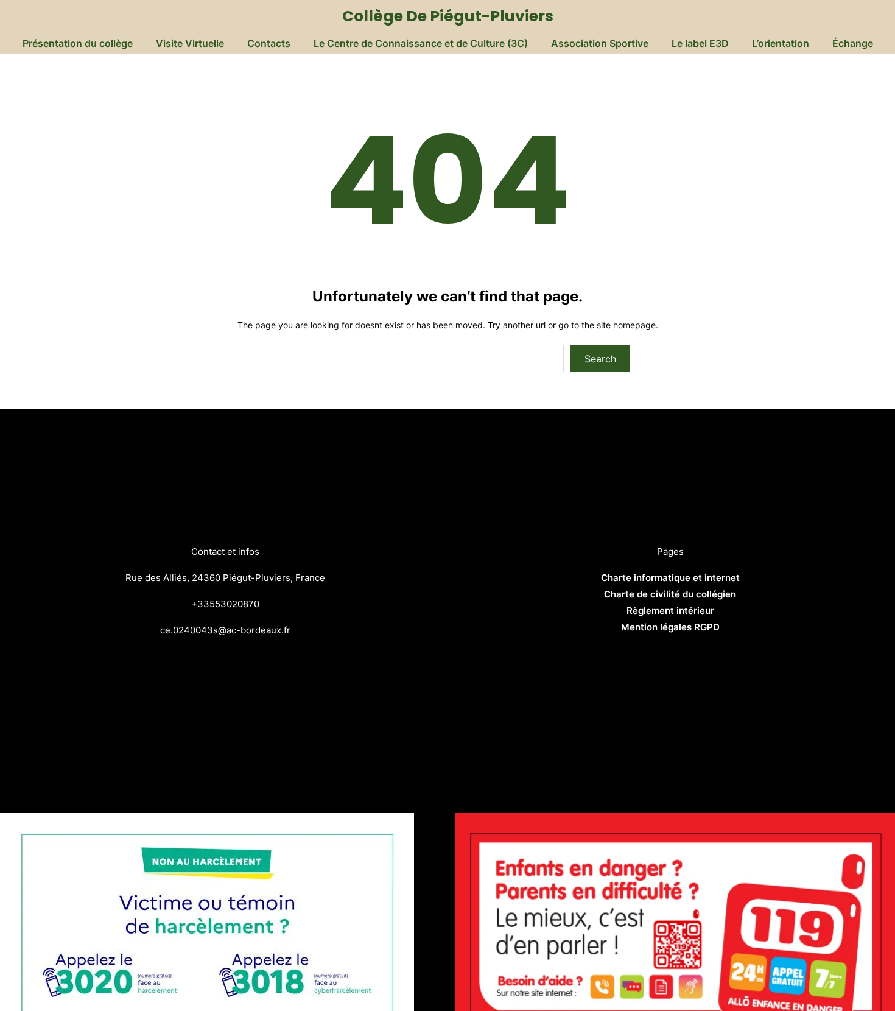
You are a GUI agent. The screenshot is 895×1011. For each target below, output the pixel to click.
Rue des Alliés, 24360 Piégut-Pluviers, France (225, 577)
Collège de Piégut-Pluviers (447, 16)
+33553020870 (225, 604)
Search (600, 359)
